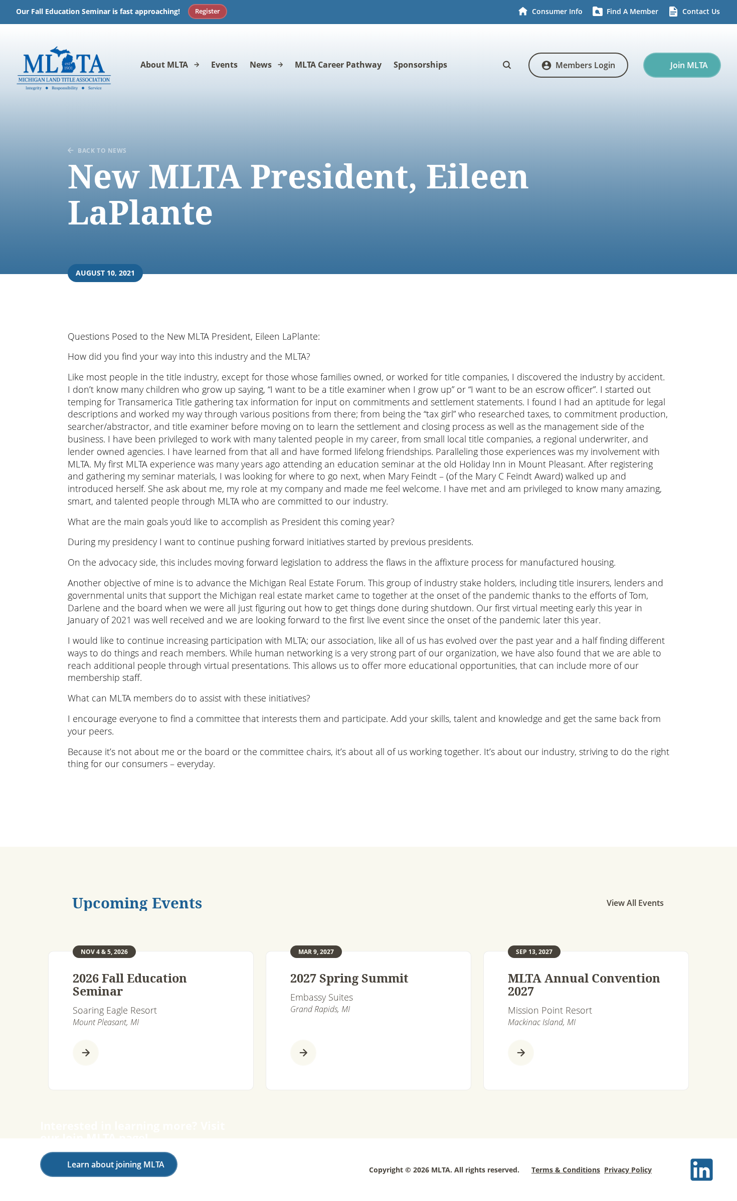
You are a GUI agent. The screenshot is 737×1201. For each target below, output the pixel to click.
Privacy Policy (628, 1169)
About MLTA (164, 64)
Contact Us (701, 11)
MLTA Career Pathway (338, 64)
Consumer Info (557, 11)
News (261, 64)
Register (207, 11)
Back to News (102, 150)
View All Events (635, 902)
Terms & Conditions (565, 1169)
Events (224, 64)
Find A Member (632, 11)
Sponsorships (420, 64)
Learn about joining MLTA (115, 1164)
